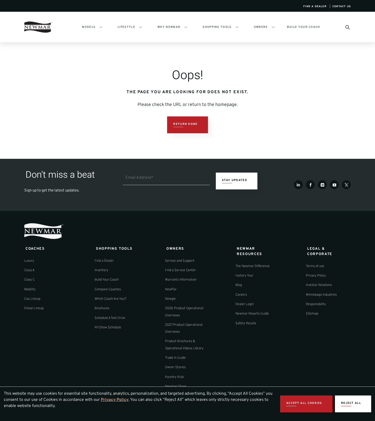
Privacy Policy (115, 399)
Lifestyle (126, 27)
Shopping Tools (217, 27)
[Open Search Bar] (347, 27)
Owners (261, 27)
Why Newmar (168, 27)
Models (88, 27)
